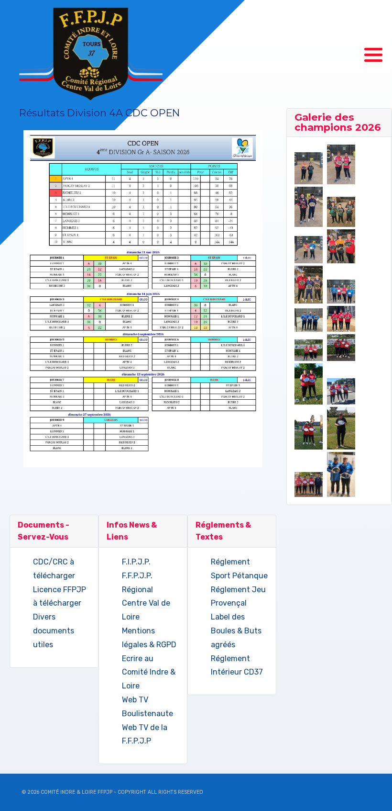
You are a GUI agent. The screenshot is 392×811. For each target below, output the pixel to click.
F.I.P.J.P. (136, 561)
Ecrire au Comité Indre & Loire (148, 672)
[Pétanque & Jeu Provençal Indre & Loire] (91, 54)
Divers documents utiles (53, 630)
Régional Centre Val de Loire (146, 603)
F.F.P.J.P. (137, 575)
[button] (373, 55)
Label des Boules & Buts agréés (236, 630)
